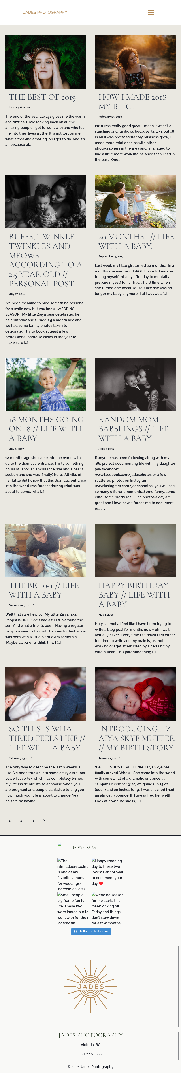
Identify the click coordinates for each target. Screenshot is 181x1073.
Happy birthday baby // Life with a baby (134, 594)
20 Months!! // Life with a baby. (136, 241)
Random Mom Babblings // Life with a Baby (133, 429)
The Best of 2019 (42, 97)
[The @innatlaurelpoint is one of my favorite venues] (73, 874)
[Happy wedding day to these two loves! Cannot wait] (108, 874)
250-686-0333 (91, 1054)
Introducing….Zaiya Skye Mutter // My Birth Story (136, 738)
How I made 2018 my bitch (132, 102)
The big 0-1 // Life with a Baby (44, 590)
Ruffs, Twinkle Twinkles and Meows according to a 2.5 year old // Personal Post (45, 260)
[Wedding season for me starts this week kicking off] (108, 908)
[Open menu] (151, 12)
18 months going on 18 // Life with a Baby (46, 429)
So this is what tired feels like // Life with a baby (47, 738)
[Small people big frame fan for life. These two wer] (73, 908)
